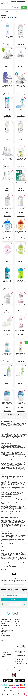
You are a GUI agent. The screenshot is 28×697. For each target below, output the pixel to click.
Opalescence (4, 663)
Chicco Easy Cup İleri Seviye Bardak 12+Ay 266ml (20, 281)
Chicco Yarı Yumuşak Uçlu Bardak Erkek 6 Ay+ (7, 232)
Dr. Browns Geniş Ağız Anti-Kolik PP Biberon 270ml (7, 134)
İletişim (3, 623)
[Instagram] (8, 670)
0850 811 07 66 (20, 659)
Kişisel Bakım (18, 625)
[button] (5, 584)
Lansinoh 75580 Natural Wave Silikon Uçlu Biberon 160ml (7, 86)
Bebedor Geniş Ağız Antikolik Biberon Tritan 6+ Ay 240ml (20, 37)
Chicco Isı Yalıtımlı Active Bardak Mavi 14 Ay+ (7, 281)
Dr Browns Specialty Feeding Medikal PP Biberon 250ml (7, 378)
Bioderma (3, 647)
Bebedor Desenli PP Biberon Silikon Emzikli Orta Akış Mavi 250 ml (7, 37)
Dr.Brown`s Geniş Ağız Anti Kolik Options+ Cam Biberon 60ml (21, 159)
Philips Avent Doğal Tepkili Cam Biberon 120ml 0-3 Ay (20, 183)
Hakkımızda (4, 633)
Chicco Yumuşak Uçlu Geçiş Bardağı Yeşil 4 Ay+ (21, 256)
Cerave (3, 660)
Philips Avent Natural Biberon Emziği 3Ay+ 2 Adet (20, 86)
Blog (16, 632)
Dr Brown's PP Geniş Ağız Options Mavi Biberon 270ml (21, 110)
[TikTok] (11, 670)
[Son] (21, 417)
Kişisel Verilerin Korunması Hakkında (7, 631)
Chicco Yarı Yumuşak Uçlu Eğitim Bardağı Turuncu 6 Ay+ (20, 232)
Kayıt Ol (14, 599)
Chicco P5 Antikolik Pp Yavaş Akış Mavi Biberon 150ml (7, 354)
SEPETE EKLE (7, 44)
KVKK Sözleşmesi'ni (10, 601)
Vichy (2, 650)
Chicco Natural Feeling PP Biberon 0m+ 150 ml (7, 305)
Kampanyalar (18, 630)
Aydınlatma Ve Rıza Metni (6, 627)
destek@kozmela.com (22, 663)
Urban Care (4, 661)
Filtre (3, 20)
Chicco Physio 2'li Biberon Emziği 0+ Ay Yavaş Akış (7, 403)
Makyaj (16, 623)
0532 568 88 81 (20, 661)
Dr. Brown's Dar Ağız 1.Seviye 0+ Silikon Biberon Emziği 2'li (7, 159)
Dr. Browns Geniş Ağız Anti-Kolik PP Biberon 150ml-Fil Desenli (20, 134)
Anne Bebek (9, 11)
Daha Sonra (16, 7)
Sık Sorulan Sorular (5, 621)
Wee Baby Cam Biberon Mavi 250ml (7, 110)
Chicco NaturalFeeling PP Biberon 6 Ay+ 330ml (21, 208)
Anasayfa (3, 11)
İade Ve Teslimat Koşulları (7, 637)
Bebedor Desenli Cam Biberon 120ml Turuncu (20, 354)
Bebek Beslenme (17, 11)
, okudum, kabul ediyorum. (15, 601)
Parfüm (16, 629)
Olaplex (3, 658)
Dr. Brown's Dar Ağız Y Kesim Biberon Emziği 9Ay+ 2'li (7, 183)
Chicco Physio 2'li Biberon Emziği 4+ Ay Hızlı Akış (21, 403)
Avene (2, 645)
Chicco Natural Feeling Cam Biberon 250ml (7, 330)
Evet (24, 7)
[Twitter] (14, 670)
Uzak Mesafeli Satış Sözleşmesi (6, 639)
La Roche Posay (5, 652)
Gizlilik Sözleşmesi (5, 635)
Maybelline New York (6, 654)
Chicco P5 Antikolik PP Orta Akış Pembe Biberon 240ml (20, 330)
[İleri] (19, 417)
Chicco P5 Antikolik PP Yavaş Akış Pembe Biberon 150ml (20, 305)
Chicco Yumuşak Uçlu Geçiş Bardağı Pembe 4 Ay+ (7, 256)
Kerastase (3, 648)
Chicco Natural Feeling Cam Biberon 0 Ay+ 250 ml (7, 208)
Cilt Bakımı (17, 621)
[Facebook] (17, 670)
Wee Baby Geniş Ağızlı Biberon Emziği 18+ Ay (20, 61)
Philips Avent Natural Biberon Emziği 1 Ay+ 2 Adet (7, 61)
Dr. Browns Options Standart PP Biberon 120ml (20, 378)
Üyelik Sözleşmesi (5, 625)
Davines (3, 656)
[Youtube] (20, 670)
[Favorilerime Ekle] (12, 25)
